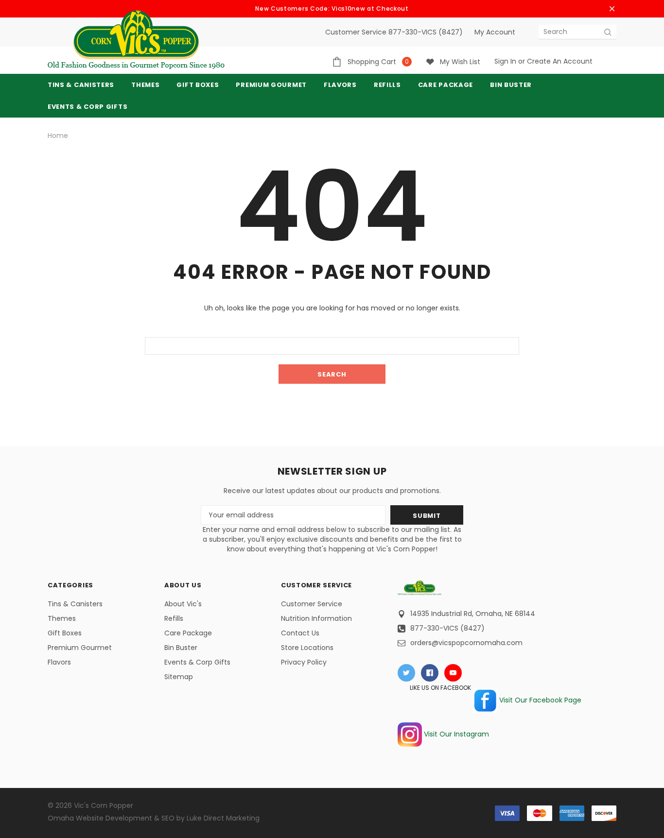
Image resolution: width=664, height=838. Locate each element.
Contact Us (300, 633)
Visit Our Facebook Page (539, 700)
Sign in (505, 61)
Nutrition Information (316, 618)
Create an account (560, 61)
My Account (494, 32)
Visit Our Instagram (455, 734)
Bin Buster (180, 647)
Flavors (59, 662)
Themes (145, 84)
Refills (173, 618)
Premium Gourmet (80, 647)
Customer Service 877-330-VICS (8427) (394, 32)
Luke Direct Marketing (223, 818)
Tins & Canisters (81, 84)
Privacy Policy (304, 662)
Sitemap (178, 677)
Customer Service (311, 604)
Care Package (188, 633)
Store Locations (307, 647)
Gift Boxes (65, 633)
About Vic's (183, 604)
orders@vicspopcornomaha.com (466, 643)
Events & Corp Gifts (87, 106)
